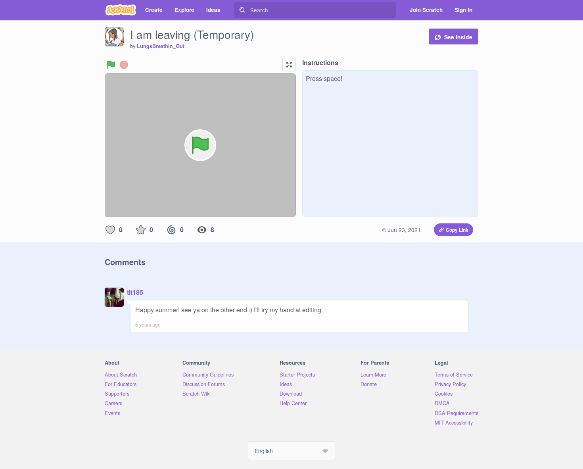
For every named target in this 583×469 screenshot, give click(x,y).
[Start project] (111, 64)
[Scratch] (121, 10)
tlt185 (135, 292)
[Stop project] (123, 64)
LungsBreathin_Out (160, 46)
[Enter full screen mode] (289, 64)
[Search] (242, 10)
